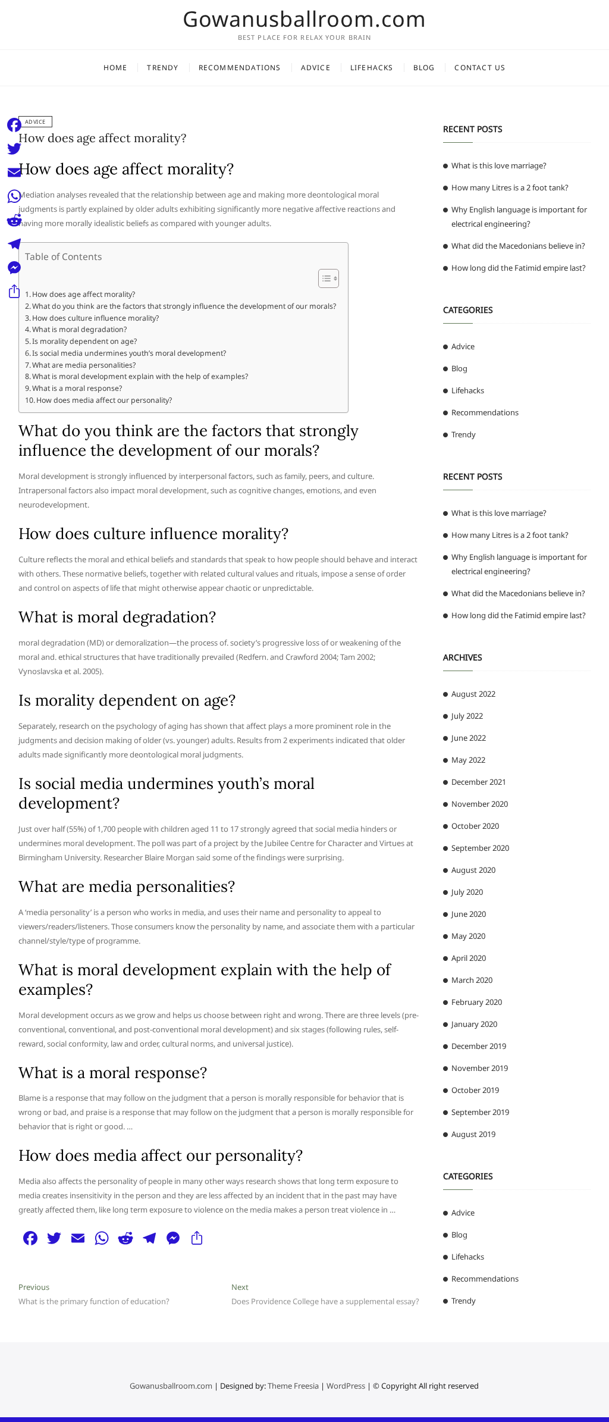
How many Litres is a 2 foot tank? (510, 187)
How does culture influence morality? (95, 318)
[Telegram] (14, 244)
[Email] (14, 172)
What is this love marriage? (499, 165)
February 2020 (476, 1002)
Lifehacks (372, 67)
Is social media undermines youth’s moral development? (129, 353)
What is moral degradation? (79, 329)
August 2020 (473, 870)
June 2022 (468, 737)
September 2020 (480, 847)
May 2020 (468, 936)
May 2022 (468, 759)
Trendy (162, 67)
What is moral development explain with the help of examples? (140, 376)
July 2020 (467, 892)
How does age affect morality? (102, 137)
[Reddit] (14, 220)
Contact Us (480, 67)
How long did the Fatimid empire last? (518, 267)
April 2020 (468, 958)
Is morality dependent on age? (84, 341)
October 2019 (475, 1090)
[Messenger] (14, 268)
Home (115, 67)
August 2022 (473, 693)
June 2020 (468, 914)
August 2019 (473, 1134)
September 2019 (480, 1112)
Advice (316, 67)
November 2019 (479, 1068)
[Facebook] (14, 125)
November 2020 (479, 803)
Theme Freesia (293, 1385)
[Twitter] (14, 149)
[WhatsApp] (14, 196)
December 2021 (478, 781)
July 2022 (467, 715)
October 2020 (475, 825)
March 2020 (471, 980)
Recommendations (240, 67)
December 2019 (478, 1046)
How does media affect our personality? (104, 400)
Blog (424, 67)
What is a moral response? (77, 388)
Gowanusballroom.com (304, 19)
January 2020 (474, 1024)
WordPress (346, 1385)
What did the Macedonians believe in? (518, 245)
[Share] (14, 291)
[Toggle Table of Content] (322, 278)
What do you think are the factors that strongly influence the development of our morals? (184, 306)
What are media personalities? (84, 365)
